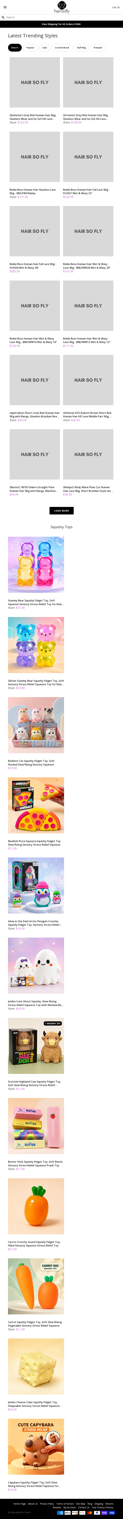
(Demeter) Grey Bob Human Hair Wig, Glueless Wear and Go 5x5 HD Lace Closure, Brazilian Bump (33, 117)
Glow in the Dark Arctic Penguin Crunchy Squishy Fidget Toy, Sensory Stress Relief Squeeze (34, 923)
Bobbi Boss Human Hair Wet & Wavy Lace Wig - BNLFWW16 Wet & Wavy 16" (33, 340)
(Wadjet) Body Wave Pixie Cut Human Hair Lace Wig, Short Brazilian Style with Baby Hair (87, 489)
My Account (69, 1507)
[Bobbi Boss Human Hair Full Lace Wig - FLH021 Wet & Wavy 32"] (88, 157)
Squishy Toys (62, 526)
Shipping (98, 1503)
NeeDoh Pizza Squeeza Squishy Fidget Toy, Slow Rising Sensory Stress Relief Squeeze (34, 842)
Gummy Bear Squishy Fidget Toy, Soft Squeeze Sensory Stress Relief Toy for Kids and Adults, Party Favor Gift (35, 602)
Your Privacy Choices (102, 1507)
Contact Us (84, 1507)
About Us (33, 1503)
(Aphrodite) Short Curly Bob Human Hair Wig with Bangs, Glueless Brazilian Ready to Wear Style (35, 414)
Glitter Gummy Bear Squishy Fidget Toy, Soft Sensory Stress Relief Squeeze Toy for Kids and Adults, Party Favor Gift (36, 682)
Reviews (57, 1507)
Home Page (19, 1503)
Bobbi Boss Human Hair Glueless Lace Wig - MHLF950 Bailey (33, 191)
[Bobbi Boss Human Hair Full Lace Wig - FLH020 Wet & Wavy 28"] (35, 231)
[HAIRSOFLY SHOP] (62, 7)
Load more (61, 510)
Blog (89, 1503)
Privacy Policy (47, 1503)
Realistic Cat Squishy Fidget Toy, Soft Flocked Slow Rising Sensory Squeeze (31, 762)
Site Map (80, 1503)
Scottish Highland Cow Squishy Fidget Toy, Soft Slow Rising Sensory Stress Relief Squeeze (34, 1083)
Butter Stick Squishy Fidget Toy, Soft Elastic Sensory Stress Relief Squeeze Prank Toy (35, 1163)
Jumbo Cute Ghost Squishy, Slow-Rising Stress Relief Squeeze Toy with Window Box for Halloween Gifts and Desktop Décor (35, 1003)
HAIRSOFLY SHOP (23, 1512)
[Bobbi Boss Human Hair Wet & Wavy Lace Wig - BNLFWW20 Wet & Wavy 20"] (88, 231)
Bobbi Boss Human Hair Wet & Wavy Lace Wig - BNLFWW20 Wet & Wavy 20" (87, 265)
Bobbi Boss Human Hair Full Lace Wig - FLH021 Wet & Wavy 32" (86, 191)
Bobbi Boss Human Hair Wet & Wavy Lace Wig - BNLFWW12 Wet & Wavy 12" (87, 340)
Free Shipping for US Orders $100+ (61, 24)
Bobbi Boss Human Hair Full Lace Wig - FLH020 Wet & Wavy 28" (33, 265)
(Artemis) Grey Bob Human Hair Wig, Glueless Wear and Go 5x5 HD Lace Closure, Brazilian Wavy (85, 117)
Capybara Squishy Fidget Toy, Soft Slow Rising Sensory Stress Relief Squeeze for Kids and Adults (33, 1484)
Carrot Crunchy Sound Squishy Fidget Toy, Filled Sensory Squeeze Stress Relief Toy (34, 1243)
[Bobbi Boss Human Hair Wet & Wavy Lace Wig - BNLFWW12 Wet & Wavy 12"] (88, 306)
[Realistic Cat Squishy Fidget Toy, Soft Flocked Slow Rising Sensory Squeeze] (36, 725)
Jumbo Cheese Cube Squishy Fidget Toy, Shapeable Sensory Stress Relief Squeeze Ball (34, 1404)
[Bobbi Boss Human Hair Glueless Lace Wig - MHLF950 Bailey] (35, 157)
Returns (109, 1503)
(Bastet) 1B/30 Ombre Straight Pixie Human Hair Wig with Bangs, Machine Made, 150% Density (33, 489)
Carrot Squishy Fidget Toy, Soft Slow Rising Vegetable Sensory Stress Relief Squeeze (35, 1323)
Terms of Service (65, 1503)
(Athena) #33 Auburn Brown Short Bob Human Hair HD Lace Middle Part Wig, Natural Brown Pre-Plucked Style (87, 414)
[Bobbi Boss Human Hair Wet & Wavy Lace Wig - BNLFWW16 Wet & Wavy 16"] (35, 306)
